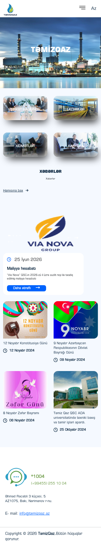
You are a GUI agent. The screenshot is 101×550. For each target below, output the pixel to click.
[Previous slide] (69, 238)
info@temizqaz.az (34, 514)
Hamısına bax (13, 190)
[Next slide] (76, 238)
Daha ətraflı (22, 288)
